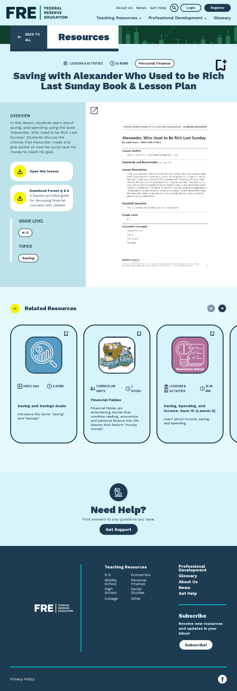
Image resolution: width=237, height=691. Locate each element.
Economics (140, 575)
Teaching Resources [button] (116, 17)
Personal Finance (155, 63)
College (111, 599)
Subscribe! (196, 644)
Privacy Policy (22, 679)
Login (191, 7)
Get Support (118, 529)
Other (136, 599)
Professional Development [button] (175, 17)
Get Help (158, 8)
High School (111, 591)
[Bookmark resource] (221, 65)
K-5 (25, 232)
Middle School (111, 582)
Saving (28, 258)
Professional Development (193, 568)
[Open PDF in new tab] (94, 110)
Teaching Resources (126, 567)
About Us (124, 8)
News (141, 8)
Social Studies (137, 591)
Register (218, 7)
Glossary (222, 17)
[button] (174, 8)
